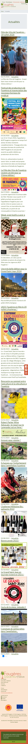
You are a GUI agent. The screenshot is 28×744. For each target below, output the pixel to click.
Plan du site (3, 691)
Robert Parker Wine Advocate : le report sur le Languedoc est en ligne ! (12, 425)
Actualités (14, 77)
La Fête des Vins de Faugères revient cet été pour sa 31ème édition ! (13, 172)
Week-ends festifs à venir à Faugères (13, 216)
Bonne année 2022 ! (10, 540)
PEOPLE (3, 684)
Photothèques (9, 2)
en (26, 1)
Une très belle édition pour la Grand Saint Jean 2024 (14, 269)
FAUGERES (3, 679)
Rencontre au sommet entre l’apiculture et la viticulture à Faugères (14, 384)
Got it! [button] (13, 741)
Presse (3, 2)
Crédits (24, 720)
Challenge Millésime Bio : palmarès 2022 (12, 507)
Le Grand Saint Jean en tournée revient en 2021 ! (12, 573)
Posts (2, 11)
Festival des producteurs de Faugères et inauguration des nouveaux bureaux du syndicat (14, 92)
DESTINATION (4, 682)
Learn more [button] (6, 737)
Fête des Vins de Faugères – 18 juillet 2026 (13, 33)
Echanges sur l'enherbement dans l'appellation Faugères (13, 464)
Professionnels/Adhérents (7, 692)
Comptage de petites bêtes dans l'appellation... (12, 630)
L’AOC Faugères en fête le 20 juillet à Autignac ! (14, 308)
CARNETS (3, 685)
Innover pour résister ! (11, 440)
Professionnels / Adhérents (19, 2)
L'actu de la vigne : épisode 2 (13, 607)
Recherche (23, 3)
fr (26, 4)
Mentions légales (14, 722)
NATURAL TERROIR (5, 680)
